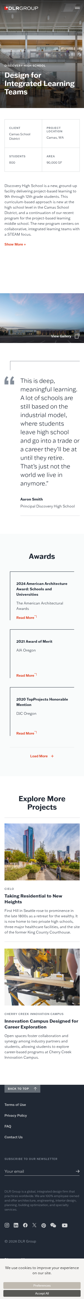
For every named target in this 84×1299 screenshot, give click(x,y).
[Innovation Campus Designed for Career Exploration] (42, 1004)
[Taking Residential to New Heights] (42, 879)
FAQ (7, 1126)
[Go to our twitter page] (34, 1225)
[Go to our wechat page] (53, 1227)
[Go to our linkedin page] (16, 1225)
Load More (39, 756)
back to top (18, 1088)
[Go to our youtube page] (64, 1225)
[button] (77, 8)
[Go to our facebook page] (25, 1225)
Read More (25, 618)
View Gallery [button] (61, 336)
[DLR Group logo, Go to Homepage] (21, 8)
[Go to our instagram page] (6, 1225)
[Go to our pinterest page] (43, 1225)
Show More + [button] (15, 244)
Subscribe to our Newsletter (31, 1159)
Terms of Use (15, 1105)
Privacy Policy (15, 1115)
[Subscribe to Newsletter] (76, 1171)
